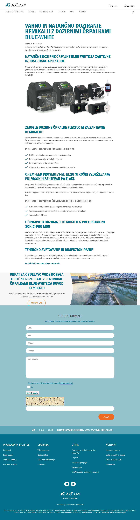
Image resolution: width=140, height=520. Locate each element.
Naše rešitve (43, 455)
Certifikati (42, 464)
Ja (32, 387)
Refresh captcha (32, 393)
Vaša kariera (77, 467)
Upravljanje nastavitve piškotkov (70, 504)
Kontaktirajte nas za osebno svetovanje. (42, 263)
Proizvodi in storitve (14, 12)
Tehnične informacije (46, 459)
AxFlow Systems (46, 12)
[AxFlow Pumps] (66, 484)
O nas (72, 12)
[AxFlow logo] (15, 5)
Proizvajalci (8, 455)
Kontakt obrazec (113, 450)
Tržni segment (43, 450)
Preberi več (36, 303)
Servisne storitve (10, 464)
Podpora (31, 12)
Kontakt (82, 12)
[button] (130, 4)
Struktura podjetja (79, 462)
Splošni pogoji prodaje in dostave (85, 472)
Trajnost (75, 457)
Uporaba (61, 12)
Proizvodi (7, 450)
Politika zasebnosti (66, 383)
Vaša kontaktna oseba (115, 455)
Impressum (110, 464)
